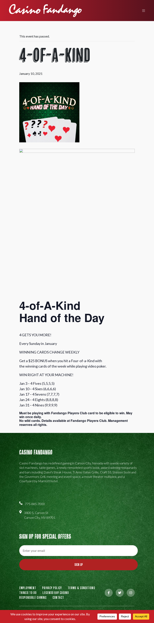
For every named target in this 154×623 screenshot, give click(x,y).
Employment (27, 588)
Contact (58, 597)
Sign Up (78, 564)
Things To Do (27, 593)
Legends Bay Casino (56, 593)
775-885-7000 (35, 504)
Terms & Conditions (81, 588)
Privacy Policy (52, 588)
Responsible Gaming (33, 597)
